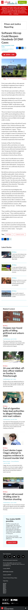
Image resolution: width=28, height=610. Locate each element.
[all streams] (26, 608)
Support (23, 2)
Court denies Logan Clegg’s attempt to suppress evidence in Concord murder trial (13, 454)
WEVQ (4, 591)
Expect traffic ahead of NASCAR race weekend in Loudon (18, 294)
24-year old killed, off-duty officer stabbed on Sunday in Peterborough (14, 372)
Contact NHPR (6, 568)
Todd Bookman (6, 339)
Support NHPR (12, 542)
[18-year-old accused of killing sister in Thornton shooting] (13, 483)
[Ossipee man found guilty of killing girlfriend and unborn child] (13, 317)
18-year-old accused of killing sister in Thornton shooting (13, 496)
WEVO (4, 590)
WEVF (4, 586)
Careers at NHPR (7, 574)
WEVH (4, 587)
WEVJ (4, 588)
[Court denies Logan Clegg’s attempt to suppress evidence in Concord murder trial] (13, 439)
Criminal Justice (20, 234)
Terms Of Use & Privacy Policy (10, 577)
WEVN (4, 589)
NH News (8, 234)
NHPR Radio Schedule (8, 571)
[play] (2, 608)
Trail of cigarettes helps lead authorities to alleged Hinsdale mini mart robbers (13, 412)
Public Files (5, 580)
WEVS (4, 593)
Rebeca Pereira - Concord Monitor (11, 461)
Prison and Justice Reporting (12, 25)
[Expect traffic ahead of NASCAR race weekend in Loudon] (6, 293)
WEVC (4, 584)
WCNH (4, 583)
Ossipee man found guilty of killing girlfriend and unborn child (13, 331)
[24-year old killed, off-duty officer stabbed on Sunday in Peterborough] (13, 357)
